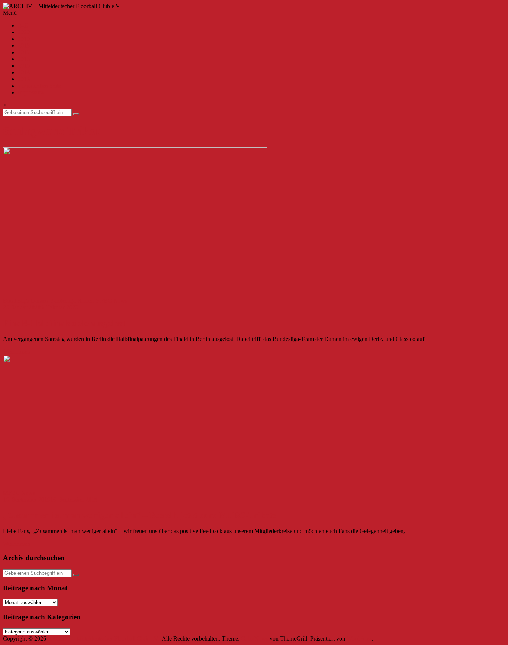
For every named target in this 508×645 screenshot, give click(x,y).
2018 (24, 45)
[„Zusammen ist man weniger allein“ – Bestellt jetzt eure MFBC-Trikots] (136, 486)
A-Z (23, 25)
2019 (24, 39)
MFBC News (111, 300)
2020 (24, 32)
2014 (24, 72)
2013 (24, 79)
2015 (24, 65)
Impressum (31, 92)
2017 (24, 52)
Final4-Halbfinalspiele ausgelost (64, 323)
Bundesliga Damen (25, 300)
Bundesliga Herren (71, 300)
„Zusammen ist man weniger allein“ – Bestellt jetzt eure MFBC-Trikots (139, 515)
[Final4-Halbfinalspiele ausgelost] (135, 294)
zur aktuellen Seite (39, 86)
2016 (24, 59)
